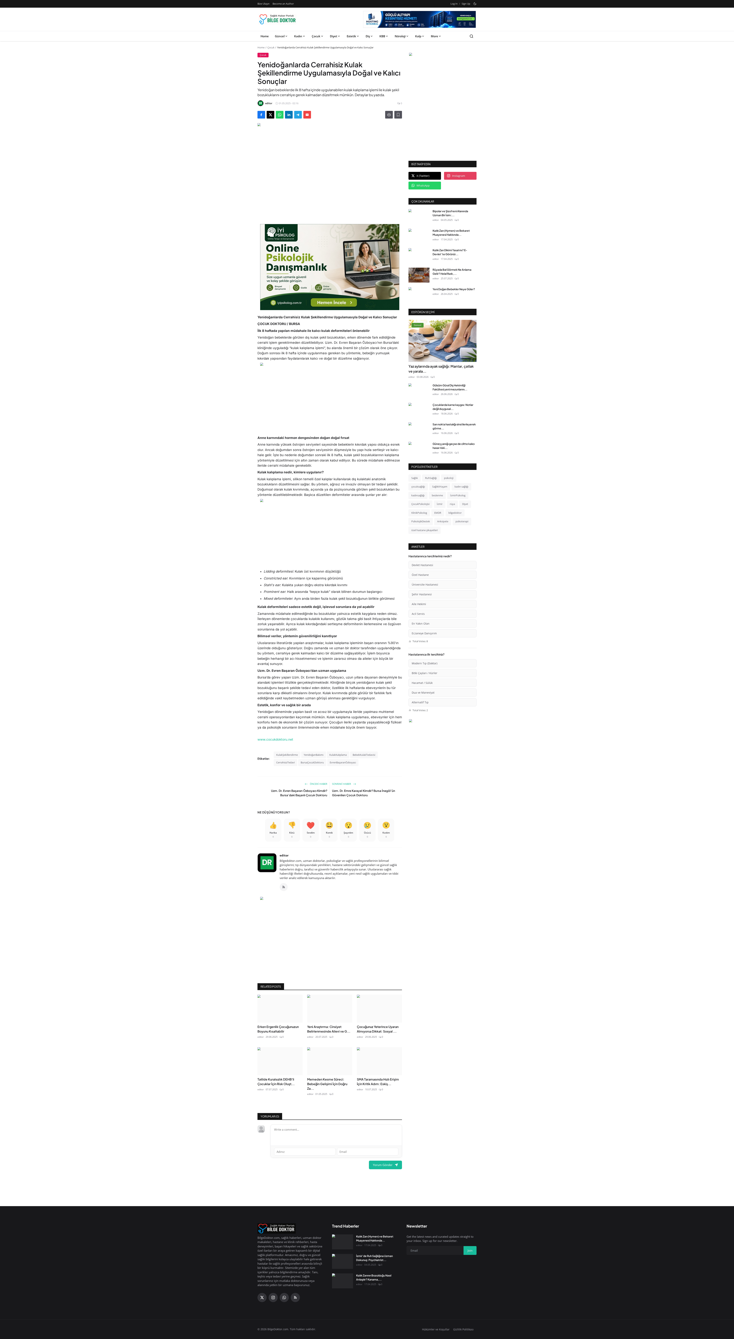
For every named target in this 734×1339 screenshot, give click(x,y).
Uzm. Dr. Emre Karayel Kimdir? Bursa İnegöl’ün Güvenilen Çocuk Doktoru (363, 793)
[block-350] (442, 55)
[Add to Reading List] (398, 115)
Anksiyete (442, 521)
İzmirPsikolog (457, 495)
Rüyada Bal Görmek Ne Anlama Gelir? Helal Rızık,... (452, 271)
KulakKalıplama (338, 754)
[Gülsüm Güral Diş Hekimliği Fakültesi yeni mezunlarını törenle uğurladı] (419, 390)
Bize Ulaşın (263, 3)
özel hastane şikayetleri (424, 530)
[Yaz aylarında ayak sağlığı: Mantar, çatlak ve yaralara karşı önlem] (442, 341)
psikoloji (448, 478)
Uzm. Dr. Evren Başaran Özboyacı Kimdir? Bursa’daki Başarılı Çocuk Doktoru (299, 793)
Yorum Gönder (382, 1165)
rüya (452, 504)
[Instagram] (273, 1297)
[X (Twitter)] (262, 1297)
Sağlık (414, 478)
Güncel (280, 36)
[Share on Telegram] (298, 115)
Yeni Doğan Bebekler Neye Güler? (454, 289)
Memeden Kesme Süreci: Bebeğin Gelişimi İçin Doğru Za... (327, 1083)
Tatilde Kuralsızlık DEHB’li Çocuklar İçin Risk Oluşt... (276, 1081)
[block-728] (329, 267)
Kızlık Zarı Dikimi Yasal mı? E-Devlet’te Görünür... (450, 252)
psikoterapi (462, 521)
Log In (454, 3)
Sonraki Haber (342, 784)
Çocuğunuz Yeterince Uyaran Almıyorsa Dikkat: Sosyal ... (378, 1029)
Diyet (333, 36)
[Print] (389, 115)
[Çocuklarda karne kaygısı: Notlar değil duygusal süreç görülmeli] (419, 410)
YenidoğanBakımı (313, 754)
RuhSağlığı (431, 478)
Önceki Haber (318, 784)
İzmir (440, 504)
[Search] (471, 36)
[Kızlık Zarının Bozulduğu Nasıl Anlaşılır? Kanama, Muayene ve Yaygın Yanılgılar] (342, 1280)
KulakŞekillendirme (287, 754)
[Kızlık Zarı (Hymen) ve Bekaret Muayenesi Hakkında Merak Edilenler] (419, 236)
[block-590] (419, 19)
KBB (382, 36)
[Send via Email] (307, 115)
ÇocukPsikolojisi (420, 504)
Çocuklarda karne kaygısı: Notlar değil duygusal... (453, 406)
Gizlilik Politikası (463, 1329)
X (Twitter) (423, 176)
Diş (368, 36)
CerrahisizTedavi (285, 762)
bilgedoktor (455, 512)
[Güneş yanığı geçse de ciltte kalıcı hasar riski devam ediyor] (419, 449)
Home (265, 36)
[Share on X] (270, 115)
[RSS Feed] (284, 887)
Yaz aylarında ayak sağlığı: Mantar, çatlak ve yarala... (441, 368)
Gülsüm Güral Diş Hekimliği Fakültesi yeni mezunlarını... (450, 387)
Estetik (351, 36)
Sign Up (466, 3)
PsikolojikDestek (420, 521)
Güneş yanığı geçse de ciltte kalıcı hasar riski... (454, 445)
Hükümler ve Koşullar (436, 1329)
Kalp (418, 36)
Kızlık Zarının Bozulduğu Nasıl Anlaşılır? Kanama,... (373, 1277)
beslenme (437, 495)
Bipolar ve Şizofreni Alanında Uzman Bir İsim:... (450, 213)
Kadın (298, 36)
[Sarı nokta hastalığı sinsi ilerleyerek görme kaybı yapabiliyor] (419, 429)
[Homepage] (277, 19)
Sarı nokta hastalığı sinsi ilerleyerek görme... (454, 426)
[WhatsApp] (284, 1297)
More (434, 36)
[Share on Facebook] (261, 115)
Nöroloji (400, 36)
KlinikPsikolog (419, 512)
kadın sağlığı (461, 486)
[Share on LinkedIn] (289, 115)
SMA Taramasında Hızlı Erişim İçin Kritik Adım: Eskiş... (378, 1081)
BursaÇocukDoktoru (312, 762)
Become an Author (283, 3)
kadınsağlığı (418, 495)
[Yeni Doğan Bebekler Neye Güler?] (419, 294)
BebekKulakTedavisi (364, 754)
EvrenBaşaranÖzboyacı (343, 762)
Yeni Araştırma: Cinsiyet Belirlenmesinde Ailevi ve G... (328, 1029)
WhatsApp (423, 185)
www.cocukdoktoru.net (275, 739)
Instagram (458, 176)
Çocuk (316, 36)
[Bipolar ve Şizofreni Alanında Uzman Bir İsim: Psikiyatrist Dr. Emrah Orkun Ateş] (419, 216)
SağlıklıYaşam (439, 486)
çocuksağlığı (418, 486)
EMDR (437, 512)
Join (470, 1250)
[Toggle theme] (475, 3)
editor (284, 855)
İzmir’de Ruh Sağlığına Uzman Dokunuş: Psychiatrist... (374, 1258)
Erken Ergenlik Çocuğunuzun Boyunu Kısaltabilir (278, 1029)
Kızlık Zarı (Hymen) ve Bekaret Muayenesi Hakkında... (451, 232)
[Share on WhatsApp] (279, 115)
